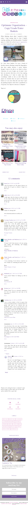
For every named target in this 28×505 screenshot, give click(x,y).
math (20, 424)
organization (14, 22)
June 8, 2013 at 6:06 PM (13, 183)
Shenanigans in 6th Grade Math (11, 337)
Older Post (22, 172)
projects (13, 426)
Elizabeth (6, 274)
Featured (18, 421)
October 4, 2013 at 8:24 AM (17, 343)
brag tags (5, 419)
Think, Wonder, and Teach (11, 257)
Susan (5, 183)
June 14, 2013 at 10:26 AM (17, 324)
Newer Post (6, 172)
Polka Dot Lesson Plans (9, 317)
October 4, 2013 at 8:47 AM (15, 357)
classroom (18, 419)
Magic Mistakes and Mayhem (11, 240)
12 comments (19, 34)
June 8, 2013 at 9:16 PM (19, 220)
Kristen (6, 288)
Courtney (6, 300)
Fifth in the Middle (13, 502)
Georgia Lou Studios (6, 503)
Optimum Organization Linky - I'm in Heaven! (20, 146)
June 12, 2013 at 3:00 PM (15, 300)
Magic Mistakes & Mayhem (11, 251)
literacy (15, 424)
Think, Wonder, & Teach (10, 267)
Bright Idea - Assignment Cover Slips (7, 146)
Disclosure (14, 476)
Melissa (6, 208)
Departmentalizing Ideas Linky (20, 164)
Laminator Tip (7, 463)
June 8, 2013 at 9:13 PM (14, 208)
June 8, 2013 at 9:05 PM (14, 195)
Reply (5, 190)
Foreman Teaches (8, 220)
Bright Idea (12, 419)
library (10, 424)
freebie (4, 424)
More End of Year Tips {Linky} (7, 164)
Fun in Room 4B (8, 282)
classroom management (8, 421)
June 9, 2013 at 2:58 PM (14, 288)
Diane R (10, 356)
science (18, 426)
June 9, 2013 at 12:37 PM (15, 274)
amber (5, 195)
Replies (7, 354)
